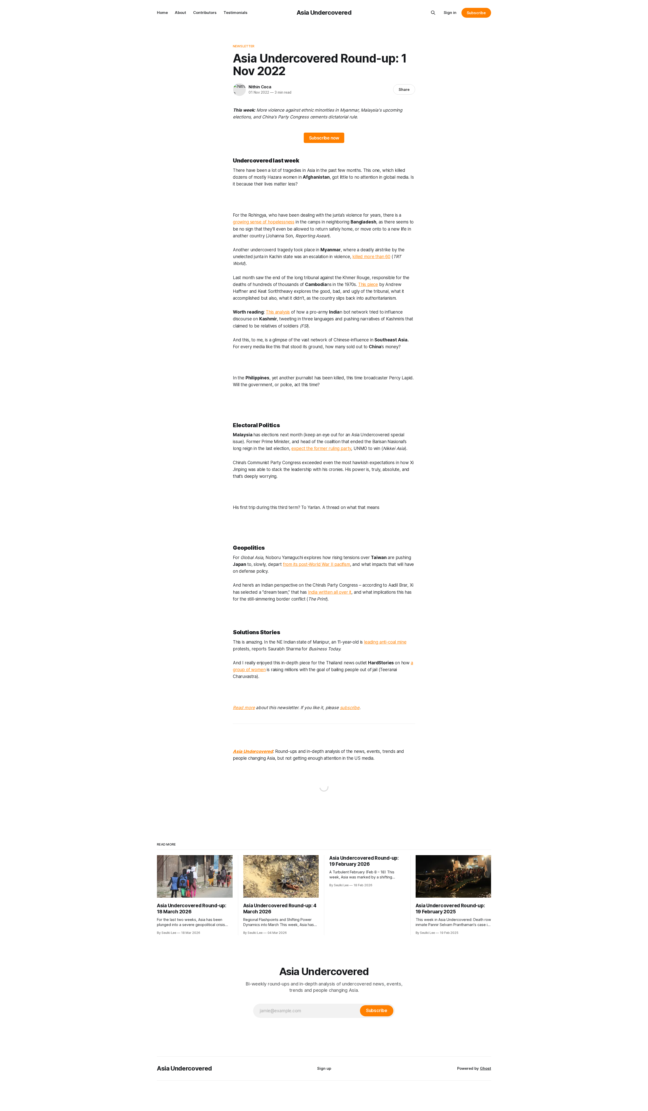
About (180, 12)
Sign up (324, 1068)
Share (404, 89)
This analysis (278, 312)
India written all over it (330, 592)
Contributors (204, 12)
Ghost (485, 1068)
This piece (368, 284)
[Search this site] (433, 13)
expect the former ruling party (321, 448)
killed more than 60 (371, 256)
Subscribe (476, 12)
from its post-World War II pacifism (316, 564)
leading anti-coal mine (385, 642)
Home (162, 12)
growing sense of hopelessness (263, 221)
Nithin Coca (260, 86)
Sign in (450, 12)
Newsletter (243, 46)
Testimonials (235, 12)
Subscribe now (324, 137)
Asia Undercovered (324, 12)
